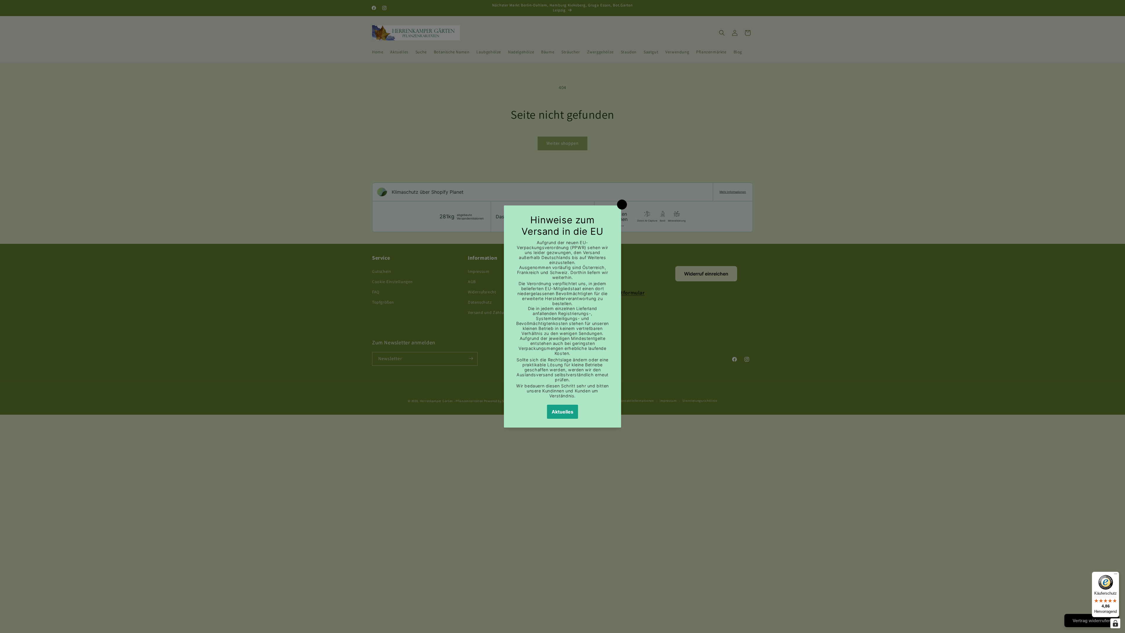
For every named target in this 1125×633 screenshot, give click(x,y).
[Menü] (1115, 575)
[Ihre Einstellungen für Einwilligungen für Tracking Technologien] (1115, 623)
